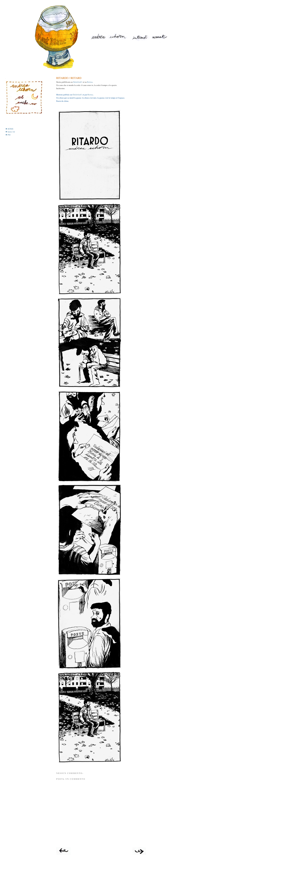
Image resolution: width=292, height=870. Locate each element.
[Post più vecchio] (139, 854)
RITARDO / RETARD (68, 78)
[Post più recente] (63, 854)
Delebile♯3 (77, 82)
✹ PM (7, 134)
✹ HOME (9, 128)
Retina (90, 82)
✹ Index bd (10, 131)
